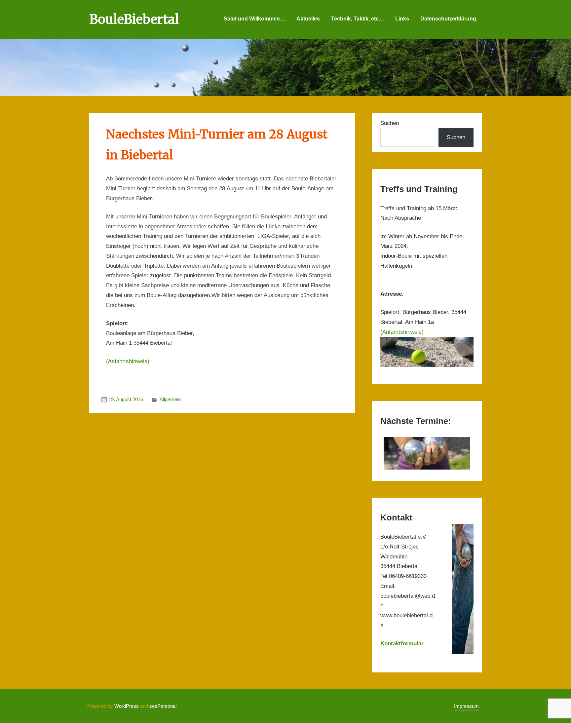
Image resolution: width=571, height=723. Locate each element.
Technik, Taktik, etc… (357, 18)
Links (402, 18)
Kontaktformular (402, 643)
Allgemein (170, 399)
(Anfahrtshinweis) (127, 361)
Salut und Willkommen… (254, 18)
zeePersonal (162, 706)
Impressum (466, 706)
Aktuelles (308, 18)
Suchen (389, 123)
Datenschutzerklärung (448, 18)
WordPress (126, 706)
